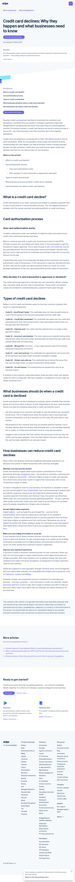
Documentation (44, 842)
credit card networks (53, 247)
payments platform (11, 585)
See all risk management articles (15, 642)
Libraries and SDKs (45, 853)
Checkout (15, 555)
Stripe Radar (33, 490)
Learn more (7, 59)
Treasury (24, 814)
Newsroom (60, 793)
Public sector (43, 810)
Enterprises (43, 745)
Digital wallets (9, 512)
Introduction (7, 88)
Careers (59, 790)
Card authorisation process (13, 96)
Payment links (26, 792)
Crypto (23, 767)
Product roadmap (63, 788)
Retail (41, 813)
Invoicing (24, 781)
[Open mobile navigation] (71, 4)
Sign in (59, 817)
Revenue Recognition (28, 803)
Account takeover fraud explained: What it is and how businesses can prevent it (34, 648)
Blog (58, 751)
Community (61, 753)
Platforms (42, 775)
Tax (22, 809)
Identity (23, 778)
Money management (46, 773)
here (19, 380)
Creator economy (45, 784)
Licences (60, 772)
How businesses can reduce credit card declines (20, 107)
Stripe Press (61, 796)
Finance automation (45, 762)
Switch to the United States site (36, 877)
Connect (18, 574)
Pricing (23, 745)
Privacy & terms (62, 761)
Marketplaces (43, 770)
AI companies (43, 781)
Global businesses (45, 764)
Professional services (46, 808)
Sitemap (60, 774)
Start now (8, 693)
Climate (23, 762)
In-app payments (45, 767)
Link (22, 786)
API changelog (44, 850)
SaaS (40, 778)
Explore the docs (45, 717)
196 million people (52, 139)
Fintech (41, 786)
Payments (9, 574)
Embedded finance (45, 759)
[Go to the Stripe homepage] (5, 742)
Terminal (45, 568)
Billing (28, 574)
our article (52, 265)
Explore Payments (9, 719)
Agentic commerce (45, 751)
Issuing (23, 784)
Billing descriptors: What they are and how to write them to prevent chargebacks (34, 656)
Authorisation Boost (28, 751)
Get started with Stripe (13, 37)
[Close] (71, 871)
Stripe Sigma (25, 806)
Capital (23, 756)
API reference (43, 844)
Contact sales (21, 693)
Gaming (41, 789)
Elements (24, 773)
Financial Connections (28, 775)
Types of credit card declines (13, 99)
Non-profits (43, 805)
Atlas (23, 748)
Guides (59, 745)
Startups (42, 748)
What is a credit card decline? (13, 92)
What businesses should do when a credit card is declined (23, 103)
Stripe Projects (44, 855)
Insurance (42, 797)
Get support (61, 807)
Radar (23, 800)
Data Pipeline (25, 770)
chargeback (25, 474)
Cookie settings (62, 777)
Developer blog (44, 858)
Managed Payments (28, 789)
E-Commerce (43, 756)
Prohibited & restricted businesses (61, 766)
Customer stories (63, 748)
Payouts (24, 797)
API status (42, 847)
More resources (9, 10)
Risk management (26, 10)
